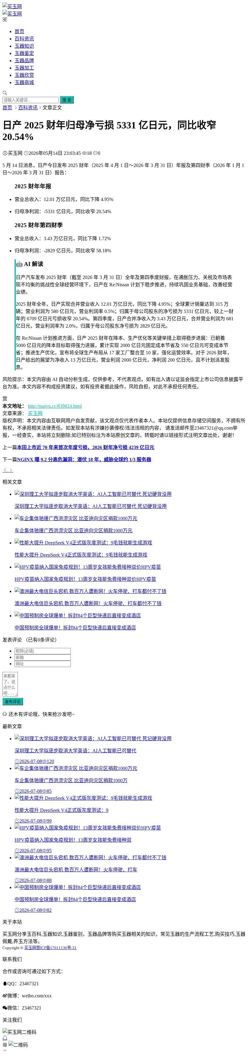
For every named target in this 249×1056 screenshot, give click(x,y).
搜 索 (66, 100)
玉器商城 (24, 82)
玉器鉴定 (24, 53)
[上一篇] (5, 470)
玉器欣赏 (24, 75)
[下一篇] (11, 470)
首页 (19, 31)
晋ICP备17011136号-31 (56, 947)
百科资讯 (24, 38)
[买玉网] (12, 6)
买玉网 (35, 413)
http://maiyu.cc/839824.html (55, 406)
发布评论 (13, 702)
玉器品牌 (24, 60)
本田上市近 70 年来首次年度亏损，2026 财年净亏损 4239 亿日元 (85, 447)
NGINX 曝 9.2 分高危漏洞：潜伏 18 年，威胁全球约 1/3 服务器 (84, 459)
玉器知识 (24, 46)
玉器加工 (24, 67)
